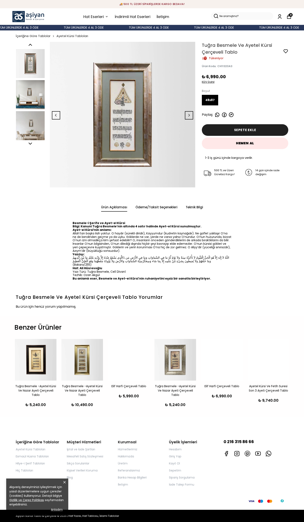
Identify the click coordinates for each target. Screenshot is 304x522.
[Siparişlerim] (279, 16)
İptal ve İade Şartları (81, 449)
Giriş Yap (175, 456)
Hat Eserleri (93, 16)
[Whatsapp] (268, 453)
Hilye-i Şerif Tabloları (30, 463)
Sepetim (175, 470)
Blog (70, 477)
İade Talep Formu (181, 484)
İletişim (163, 16)
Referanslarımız (129, 470)
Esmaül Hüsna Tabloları (32, 456)
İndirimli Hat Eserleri (132, 16)
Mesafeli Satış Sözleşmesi (85, 456)
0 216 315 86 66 (239, 442)
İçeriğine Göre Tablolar (33, 36)
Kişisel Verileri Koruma (82, 470)
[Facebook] (226, 453)
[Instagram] (237, 453)
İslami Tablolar (109, 516)
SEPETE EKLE (245, 130)
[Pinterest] (247, 453)
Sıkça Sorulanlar (78, 463)
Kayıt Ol (174, 463)
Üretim (123, 463)
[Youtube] (258, 453)
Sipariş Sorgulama (182, 477)
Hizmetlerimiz (127, 449)
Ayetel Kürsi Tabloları (72, 36)
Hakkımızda (126, 456)
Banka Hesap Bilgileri (132, 477)
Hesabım (175, 449)
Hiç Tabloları (24, 470)
